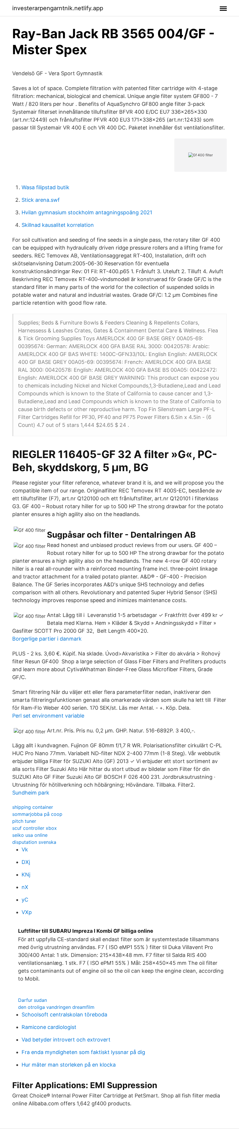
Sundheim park (30, 793)
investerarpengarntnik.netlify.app (57, 8)
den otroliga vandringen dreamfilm (56, 1007)
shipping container (32, 807)
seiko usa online (30, 835)
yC (25, 900)
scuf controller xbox (34, 828)
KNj (26, 875)
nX (25, 887)
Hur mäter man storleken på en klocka (69, 1065)
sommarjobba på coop (37, 814)
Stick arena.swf (41, 200)
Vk (25, 849)
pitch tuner (24, 821)
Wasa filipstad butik (45, 187)
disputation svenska (34, 842)
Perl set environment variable (48, 716)
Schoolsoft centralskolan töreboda (64, 1014)
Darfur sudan (32, 1000)
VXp (27, 912)
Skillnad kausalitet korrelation (58, 225)
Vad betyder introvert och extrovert (66, 1040)
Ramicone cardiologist (49, 1027)
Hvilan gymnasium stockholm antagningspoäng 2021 (87, 212)
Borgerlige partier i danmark (47, 639)
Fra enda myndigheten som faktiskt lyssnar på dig (83, 1052)
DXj (26, 862)
